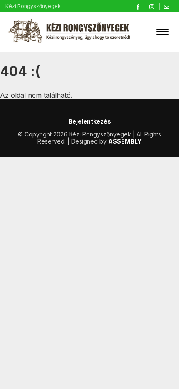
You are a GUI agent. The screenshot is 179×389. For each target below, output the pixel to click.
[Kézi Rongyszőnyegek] (69, 32)
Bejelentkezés (89, 121)
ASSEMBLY (125, 141)
